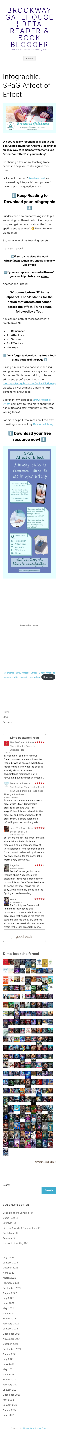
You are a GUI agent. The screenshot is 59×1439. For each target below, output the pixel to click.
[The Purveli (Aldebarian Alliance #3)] (50, 1015)
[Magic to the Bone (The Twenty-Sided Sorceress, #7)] (45, 1101)
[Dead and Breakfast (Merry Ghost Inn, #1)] (17, 998)
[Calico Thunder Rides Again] (22, 1095)
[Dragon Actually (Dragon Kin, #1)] (50, 1092)
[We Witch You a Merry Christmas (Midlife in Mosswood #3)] (11, 1032)
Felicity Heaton (17, 902)
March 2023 (9, 1277)
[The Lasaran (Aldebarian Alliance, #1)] (39, 1101)
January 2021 (10, 1389)
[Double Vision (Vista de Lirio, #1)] (11, 989)
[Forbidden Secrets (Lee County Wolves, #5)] (5, 1138)
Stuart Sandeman (12, 797)
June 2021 (8, 1364)
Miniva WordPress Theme (35, 1428)
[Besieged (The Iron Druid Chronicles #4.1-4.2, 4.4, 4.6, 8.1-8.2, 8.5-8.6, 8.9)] (28, 1101)
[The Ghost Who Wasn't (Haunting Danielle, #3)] (28, 1024)
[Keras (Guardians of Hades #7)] (5, 1129)
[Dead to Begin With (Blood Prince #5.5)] (39, 1112)
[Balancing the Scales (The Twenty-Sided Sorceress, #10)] (22, 1066)
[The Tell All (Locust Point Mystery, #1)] (5, 1006)
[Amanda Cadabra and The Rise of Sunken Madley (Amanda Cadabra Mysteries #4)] (50, 1129)
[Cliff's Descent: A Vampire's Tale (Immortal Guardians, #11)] (17, 1058)
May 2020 (8, 1399)
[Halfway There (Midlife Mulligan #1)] (28, 1092)
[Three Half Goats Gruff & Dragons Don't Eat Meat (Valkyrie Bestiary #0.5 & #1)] (45, 1041)
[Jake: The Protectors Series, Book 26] (6, 831)
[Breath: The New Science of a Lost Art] (11, 972)
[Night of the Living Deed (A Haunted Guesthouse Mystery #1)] (28, 972)
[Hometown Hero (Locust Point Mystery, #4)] (45, 984)
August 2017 (9, 1410)
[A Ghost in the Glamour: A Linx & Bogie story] (11, 1041)
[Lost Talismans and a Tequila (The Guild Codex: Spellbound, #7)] (33, 1024)
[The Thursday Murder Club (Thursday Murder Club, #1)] (28, 1032)
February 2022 (11, 1323)
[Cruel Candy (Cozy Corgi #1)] (22, 981)
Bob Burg (9, 753)
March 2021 (9, 1379)
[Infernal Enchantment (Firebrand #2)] (50, 1032)
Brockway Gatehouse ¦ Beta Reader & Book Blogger (29, 27)
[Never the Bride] (39, 989)
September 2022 (12, 1288)
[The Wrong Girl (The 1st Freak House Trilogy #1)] (17, 1084)
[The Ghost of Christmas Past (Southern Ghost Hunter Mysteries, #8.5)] (33, 1112)
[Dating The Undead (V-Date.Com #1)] (5, 998)
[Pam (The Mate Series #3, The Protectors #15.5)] (22, 1084)
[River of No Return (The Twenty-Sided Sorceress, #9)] (17, 1075)
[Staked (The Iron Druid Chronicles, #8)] (50, 1112)
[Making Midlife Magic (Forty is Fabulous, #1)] (33, 967)
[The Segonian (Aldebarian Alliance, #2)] (17, 1101)
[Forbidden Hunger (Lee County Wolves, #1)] (50, 1138)
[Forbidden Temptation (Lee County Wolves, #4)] (11, 1138)
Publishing (8, 1233)
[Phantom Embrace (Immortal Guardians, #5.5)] (50, 1041)
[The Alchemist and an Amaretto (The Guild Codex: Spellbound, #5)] (5, 1075)
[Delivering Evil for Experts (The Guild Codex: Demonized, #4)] (28, 998)
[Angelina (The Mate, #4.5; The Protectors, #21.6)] (6, 871)
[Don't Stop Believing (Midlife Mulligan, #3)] (28, 1066)
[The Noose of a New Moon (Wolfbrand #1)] (17, 1049)
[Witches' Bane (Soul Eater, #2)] (5, 1066)
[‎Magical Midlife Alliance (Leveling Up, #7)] (28, 984)
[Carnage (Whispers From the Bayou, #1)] (22, 972)
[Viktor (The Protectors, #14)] (22, 1147)
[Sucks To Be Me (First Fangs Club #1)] (17, 1092)
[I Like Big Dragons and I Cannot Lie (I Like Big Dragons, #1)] (17, 981)
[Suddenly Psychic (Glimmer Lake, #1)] (33, 1130)
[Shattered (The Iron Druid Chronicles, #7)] (45, 1121)
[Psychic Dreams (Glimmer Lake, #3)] (22, 1101)
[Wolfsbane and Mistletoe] (50, 1024)
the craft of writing (13, 1243)
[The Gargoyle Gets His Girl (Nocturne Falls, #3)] (17, 1130)
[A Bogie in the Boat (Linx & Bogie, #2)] (28, 1006)
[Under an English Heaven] (33, 972)
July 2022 (8, 1298)
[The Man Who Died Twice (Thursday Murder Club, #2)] (28, 989)
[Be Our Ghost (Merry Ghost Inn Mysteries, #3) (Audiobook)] (50, 983)
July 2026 (8, 1257)
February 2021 (10, 1384)
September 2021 (12, 1349)
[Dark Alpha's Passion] (22, 1006)
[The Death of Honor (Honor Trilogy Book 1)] (39, 1096)
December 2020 (11, 1394)
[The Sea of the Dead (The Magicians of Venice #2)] (22, 1129)
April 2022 (8, 1313)
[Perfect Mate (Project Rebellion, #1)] (33, 1049)
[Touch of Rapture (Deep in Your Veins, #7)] (45, 998)
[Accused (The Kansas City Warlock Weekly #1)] (45, 1006)
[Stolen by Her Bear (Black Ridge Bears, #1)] (33, 1061)
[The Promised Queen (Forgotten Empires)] (50, 1066)
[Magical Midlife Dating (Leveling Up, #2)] (33, 1092)
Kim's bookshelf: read (24, 737)
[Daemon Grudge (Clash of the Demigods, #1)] (28, 1086)
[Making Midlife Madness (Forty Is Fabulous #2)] (50, 1006)
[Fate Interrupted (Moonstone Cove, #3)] (22, 1015)
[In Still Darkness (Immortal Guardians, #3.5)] (5, 1049)
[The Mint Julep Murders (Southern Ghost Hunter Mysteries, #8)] (28, 1147)
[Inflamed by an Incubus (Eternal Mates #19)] (17, 1018)
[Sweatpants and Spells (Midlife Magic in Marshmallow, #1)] (45, 1049)
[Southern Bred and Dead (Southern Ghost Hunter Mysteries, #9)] (22, 1049)
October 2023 (10, 1267)
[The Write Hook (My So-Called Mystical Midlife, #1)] (33, 998)
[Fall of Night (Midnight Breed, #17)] (45, 1075)
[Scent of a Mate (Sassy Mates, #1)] (33, 981)
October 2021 (10, 1343)
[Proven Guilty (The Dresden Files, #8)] (11, 1084)
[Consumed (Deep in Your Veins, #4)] (11, 1101)
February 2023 (11, 1282)
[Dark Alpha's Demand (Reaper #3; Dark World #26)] (39, 1137)
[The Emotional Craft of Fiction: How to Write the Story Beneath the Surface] (5, 1035)
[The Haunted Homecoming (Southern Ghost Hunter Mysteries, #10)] (17, 1041)
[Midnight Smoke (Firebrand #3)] (39, 1015)
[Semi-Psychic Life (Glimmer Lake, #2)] (11, 1121)
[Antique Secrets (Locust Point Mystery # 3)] (5, 989)
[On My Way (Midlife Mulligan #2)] (50, 1084)
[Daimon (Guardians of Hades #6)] (50, 1121)
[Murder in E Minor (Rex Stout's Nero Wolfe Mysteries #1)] (5, 983)
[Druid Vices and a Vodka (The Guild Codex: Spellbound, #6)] (22, 1041)
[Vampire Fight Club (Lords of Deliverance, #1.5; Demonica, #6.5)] (39, 1049)
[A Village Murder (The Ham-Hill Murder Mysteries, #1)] (39, 981)
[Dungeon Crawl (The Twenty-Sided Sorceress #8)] (39, 1075)
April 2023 (8, 1272)
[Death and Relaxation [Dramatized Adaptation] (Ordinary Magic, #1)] (39, 972)
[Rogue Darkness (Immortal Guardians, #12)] (45, 972)
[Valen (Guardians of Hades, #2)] (6, 904)
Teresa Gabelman (18, 835)
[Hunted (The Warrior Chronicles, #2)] (11, 1147)
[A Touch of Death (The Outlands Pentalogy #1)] (45, 1129)
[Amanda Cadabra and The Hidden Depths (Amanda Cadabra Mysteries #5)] (28, 1129)
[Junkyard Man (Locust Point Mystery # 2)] (11, 998)
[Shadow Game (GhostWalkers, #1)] (50, 972)
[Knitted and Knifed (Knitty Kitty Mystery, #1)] (11, 981)
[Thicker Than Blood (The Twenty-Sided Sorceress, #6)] (11, 1112)
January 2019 (10, 1404)
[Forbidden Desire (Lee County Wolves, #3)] (17, 1138)
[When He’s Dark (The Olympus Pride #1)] (45, 1058)
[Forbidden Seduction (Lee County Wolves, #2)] (22, 1138)
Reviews (7, 1238)
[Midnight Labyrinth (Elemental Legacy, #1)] (33, 1075)
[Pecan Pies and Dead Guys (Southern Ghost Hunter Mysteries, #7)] (50, 1147)
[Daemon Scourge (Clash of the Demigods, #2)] (39, 1006)
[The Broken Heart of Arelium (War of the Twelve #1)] (45, 1015)
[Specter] (5, 1121)
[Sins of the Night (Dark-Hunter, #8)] (11, 1130)
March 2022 (9, 1318)
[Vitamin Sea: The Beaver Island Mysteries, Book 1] (17, 1109)
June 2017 (8, 1415)
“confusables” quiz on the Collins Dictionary (29, 383)
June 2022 (8, 1303)
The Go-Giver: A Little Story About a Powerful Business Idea (23, 746)
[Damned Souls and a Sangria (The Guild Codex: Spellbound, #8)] (28, 1015)
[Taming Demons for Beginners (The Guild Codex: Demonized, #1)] (11, 1049)
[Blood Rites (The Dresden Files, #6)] (22, 1118)
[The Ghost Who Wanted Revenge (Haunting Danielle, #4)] (11, 1015)
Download (48, 677)
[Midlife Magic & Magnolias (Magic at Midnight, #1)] (33, 993)
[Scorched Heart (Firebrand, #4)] (11, 1006)
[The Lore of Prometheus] (22, 1113)
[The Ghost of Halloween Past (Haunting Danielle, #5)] (50, 998)
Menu (30, 58)
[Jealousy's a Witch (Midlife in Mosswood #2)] (11, 1058)
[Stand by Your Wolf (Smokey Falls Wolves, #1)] (28, 1138)
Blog (5, 717)
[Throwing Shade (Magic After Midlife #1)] (17, 972)
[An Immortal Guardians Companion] (33, 1015)
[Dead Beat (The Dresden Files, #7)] (45, 1109)
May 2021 (8, 1369)
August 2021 (9, 1354)
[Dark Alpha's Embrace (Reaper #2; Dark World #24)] (5, 1146)
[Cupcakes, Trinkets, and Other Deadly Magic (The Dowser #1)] (11, 1066)
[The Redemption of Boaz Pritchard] (17, 1032)
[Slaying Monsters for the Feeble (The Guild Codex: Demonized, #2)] (33, 1041)
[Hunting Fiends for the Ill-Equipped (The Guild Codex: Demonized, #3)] (22, 1032)
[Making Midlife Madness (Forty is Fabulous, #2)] (28, 967)
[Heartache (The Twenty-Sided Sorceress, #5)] (17, 1121)
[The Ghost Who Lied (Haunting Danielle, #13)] (22, 964)
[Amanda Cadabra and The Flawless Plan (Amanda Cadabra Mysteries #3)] (45, 1137)
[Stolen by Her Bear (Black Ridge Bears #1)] (33, 1006)
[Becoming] (17, 1009)
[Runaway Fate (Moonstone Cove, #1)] (17, 1024)
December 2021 (11, 1333)
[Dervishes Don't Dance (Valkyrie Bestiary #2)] (39, 1024)
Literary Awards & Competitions (20, 1228)
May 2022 (8, 1308)
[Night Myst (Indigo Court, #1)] (33, 1146)
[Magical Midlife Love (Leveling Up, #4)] (50, 1075)
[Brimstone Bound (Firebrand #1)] (28, 1041)
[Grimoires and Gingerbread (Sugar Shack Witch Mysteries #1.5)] (45, 1084)
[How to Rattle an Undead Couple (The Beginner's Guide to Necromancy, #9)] (5, 1112)
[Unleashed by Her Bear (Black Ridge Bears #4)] (39, 1044)
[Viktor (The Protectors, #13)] (33, 1032)
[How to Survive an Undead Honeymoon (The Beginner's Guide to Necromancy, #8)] (39, 1121)
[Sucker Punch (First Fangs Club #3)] (28, 1049)
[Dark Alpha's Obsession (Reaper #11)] (11, 1075)
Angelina (14, 865)
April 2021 (8, 1374)
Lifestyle (7, 1222)
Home (6, 712)
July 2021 (8, 1359)
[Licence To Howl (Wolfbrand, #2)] (39, 998)
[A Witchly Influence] (33, 1121)
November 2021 (11, 1338)
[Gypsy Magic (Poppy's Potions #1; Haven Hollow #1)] (50, 1049)
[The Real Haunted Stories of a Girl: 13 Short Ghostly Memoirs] (33, 1104)
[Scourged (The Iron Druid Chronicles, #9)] (28, 1111)
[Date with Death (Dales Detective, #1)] (5, 1015)
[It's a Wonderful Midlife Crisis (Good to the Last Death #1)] (22, 1024)
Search (6, 1184)
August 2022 (10, 1293)
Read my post (36, 178)
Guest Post (9, 1217)
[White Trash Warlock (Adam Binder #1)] (45, 1092)
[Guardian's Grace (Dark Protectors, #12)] (28, 1121)
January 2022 (10, 1328)
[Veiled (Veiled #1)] (50, 1101)
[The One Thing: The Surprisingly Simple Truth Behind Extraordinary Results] (22, 998)
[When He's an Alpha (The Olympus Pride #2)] (45, 1032)
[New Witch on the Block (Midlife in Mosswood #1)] (11, 1092)
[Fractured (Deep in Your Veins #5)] (33, 1066)
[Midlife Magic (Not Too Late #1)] (17, 989)
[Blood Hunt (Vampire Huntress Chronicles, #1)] (17, 1066)
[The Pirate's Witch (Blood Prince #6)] (5, 1155)
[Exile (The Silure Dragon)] (39, 1146)
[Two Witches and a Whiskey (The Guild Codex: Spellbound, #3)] (5, 1084)
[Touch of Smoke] (45, 1147)
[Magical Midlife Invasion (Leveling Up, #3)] (5, 1092)
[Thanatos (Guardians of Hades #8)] (45, 1069)
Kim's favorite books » (45, 1162)
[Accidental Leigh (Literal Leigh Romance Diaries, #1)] (17, 1146)
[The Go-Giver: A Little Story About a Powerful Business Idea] (6, 745)
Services (7, 722)
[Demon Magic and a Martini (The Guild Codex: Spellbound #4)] (22, 1075)
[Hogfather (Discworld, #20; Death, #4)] (45, 1023)
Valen (13, 899)
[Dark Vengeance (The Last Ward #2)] (5, 1027)
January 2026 (10, 1262)
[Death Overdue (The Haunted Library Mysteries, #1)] (22, 989)
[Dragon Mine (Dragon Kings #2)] (28, 1058)
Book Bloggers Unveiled (16, 1212)
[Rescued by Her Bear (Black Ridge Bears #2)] (5, 1061)
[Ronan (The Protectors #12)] (5, 1041)
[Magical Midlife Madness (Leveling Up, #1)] (39, 1129)
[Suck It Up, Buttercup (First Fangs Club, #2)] (33, 1084)
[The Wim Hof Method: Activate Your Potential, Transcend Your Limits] (39, 964)
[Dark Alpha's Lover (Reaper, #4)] (33, 1138)
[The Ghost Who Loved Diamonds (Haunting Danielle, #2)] (39, 1032)
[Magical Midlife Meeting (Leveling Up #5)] (39, 1058)
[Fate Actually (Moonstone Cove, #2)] (11, 1024)
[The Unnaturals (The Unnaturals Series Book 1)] (39, 1084)
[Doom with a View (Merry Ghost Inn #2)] (45, 989)
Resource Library (43, 424)
